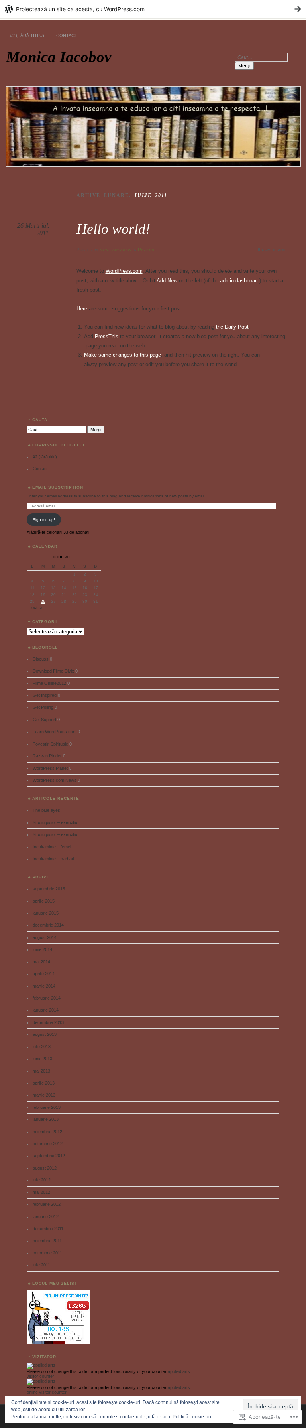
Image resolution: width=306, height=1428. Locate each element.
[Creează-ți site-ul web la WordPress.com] (153, 9)
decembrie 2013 (48, 1022)
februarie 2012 (47, 1204)
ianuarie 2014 (46, 1010)
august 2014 (45, 937)
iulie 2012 (42, 1180)
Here (81, 309)
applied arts (179, 1371)
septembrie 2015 (49, 888)
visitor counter (40, 1376)
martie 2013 (44, 1095)
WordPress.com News (54, 780)
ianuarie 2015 (46, 913)
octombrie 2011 (47, 1252)
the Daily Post (232, 327)
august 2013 (45, 1034)
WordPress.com (124, 271)
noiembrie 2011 (47, 1240)
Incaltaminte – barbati (53, 858)
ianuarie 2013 (46, 1119)
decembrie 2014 (48, 925)
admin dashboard (239, 281)
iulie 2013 (42, 1046)
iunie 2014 (42, 949)
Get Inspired (45, 695)
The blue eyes (46, 810)
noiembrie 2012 (47, 1131)
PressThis (106, 336)
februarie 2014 (47, 998)
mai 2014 (41, 961)
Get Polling (43, 707)
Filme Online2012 (49, 683)
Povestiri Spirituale (50, 744)
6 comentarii (272, 249)
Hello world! (113, 229)
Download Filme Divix (53, 671)
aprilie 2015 (44, 901)
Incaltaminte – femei (52, 846)
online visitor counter (47, 1392)
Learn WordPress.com (54, 731)
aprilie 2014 (44, 973)
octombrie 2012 (48, 1143)
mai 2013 (41, 1071)
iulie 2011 (41, 1264)
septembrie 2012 (49, 1155)
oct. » (36, 607)
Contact (66, 35)
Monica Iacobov (58, 56)
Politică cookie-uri (192, 1417)
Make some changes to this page (122, 355)
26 (43, 601)
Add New (167, 281)
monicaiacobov (115, 249)
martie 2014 (44, 986)
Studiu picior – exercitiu (55, 822)
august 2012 (45, 1168)
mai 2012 (41, 1192)
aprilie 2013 (44, 1083)
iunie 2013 (42, 1058)
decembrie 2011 (48, 1228)
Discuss (41, 659)
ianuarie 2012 (46, 1216)
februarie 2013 (47, 1107)
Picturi (146, 249)
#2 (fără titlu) (27, 35)
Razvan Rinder (47, 755)
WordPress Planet (50, 768)
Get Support (44, 719)
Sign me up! (44, 519)
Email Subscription (57, 487)
